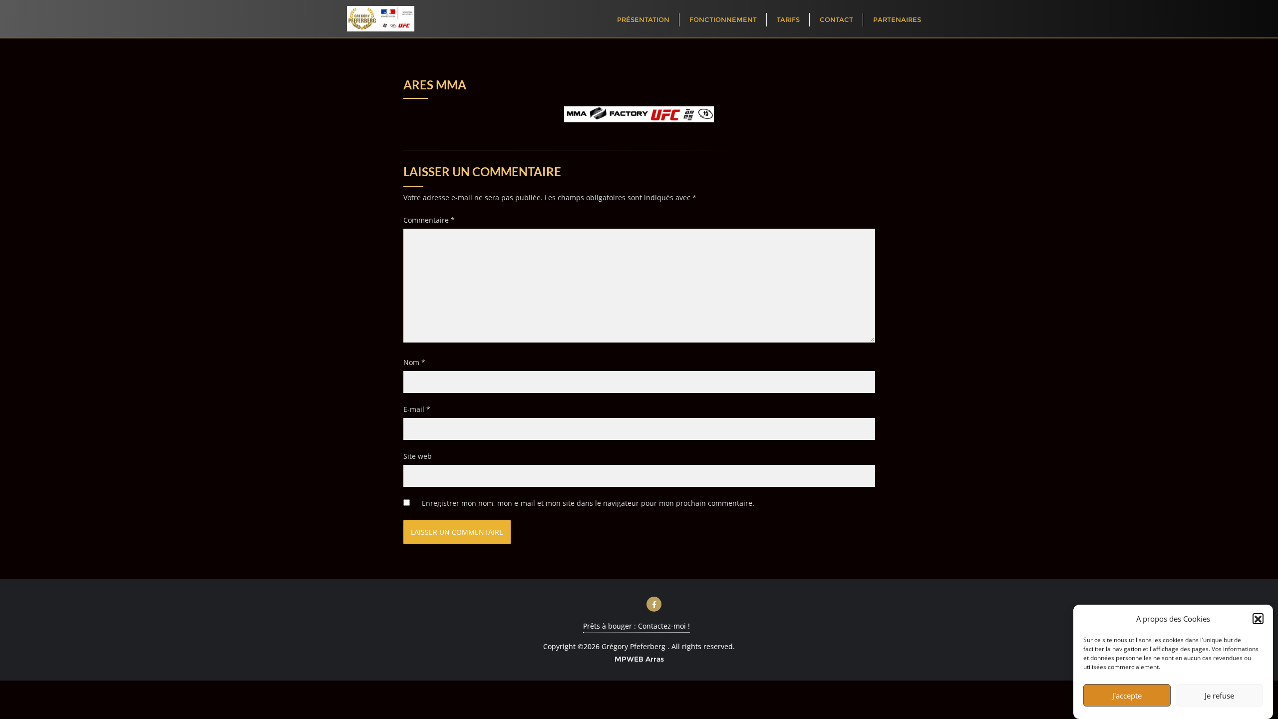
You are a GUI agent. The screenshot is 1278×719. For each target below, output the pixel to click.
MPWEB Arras (639, 659)
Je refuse (1219, 696)
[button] (1258, 619)
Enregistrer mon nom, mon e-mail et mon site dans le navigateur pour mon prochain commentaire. (588, 503)
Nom (414, 362)
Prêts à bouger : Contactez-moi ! (636, 626)
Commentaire (429, 220)
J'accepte (1127, 696)
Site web (417, 456)
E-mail (416, 409)
